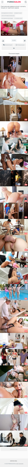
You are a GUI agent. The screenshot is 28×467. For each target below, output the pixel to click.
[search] (25, 2)
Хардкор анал (18, 13)
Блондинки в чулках (7, 13)
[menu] (2, 2)
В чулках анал (18, 18)
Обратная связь (13, 460)
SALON (14, 2)
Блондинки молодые (7, 18)
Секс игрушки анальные (8, 15)
